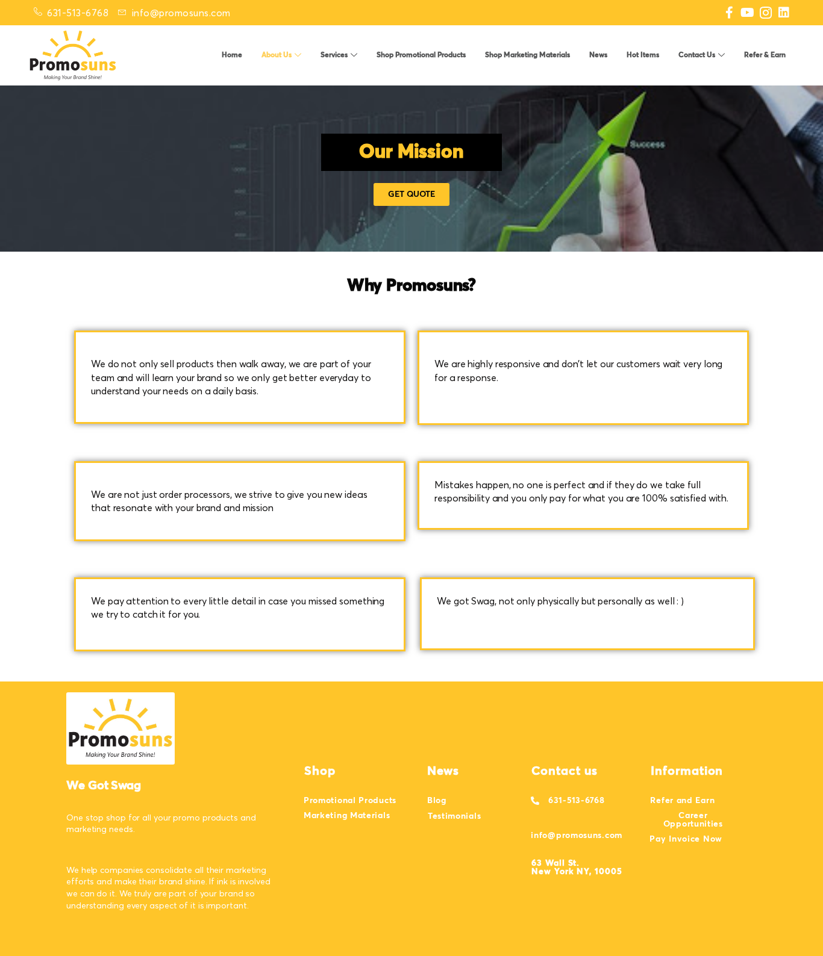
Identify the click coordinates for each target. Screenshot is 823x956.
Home (232, 55)
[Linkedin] (784, 13)
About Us (276, 55)
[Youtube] (748, 13)
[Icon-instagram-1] (766, 13)
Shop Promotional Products (421, 55)
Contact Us (696, 55)
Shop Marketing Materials (527, 55)
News (598, 55)
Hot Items (643, 55)
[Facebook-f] (730, 13)
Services (334, 55)
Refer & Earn (765, 55)
